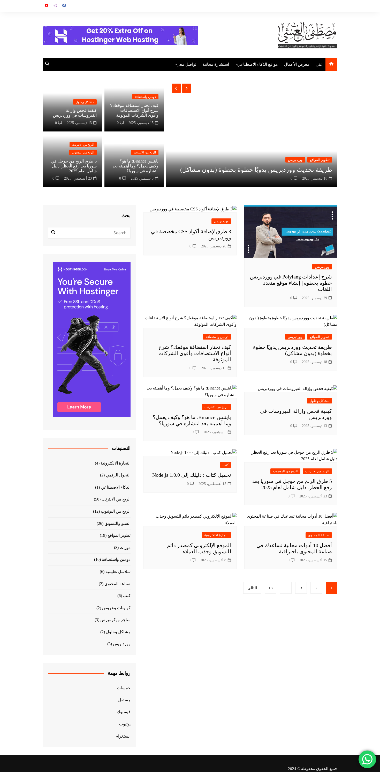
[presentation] (176, 88)
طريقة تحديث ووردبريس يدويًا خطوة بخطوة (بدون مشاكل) (256, 169)
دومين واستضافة (145, 97)
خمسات (124, 688)
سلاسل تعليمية (118, 571)
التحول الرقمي (118, 475)
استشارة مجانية (215, 64)
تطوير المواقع (320, 160)
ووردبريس (295, 160)
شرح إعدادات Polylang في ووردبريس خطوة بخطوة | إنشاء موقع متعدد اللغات (291, 283)
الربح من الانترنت (145, 152)
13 (271, 588)
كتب (226, 465)
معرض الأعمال (296, 64)
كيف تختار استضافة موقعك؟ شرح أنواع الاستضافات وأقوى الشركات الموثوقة (134, 110)
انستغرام (123, 736)
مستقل (124, 700)
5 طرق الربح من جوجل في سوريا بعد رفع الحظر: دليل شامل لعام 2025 (74, 166)
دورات (125, 547)
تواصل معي (186, 64)
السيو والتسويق (117, 523)
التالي (252, 588)
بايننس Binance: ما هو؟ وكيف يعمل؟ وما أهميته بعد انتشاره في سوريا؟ (135, 166)
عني (319, 64)
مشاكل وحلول (85, 102)
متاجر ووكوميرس (115, 619)
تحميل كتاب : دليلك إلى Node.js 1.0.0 (191, 475)
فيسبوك (124, 712)
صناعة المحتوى (318, 535)
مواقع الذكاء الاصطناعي (257, 64)
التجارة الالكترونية (216, 535)
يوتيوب (125, 724)
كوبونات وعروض (116, 608)
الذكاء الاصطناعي (116, 487)
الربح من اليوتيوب (83, 152)
